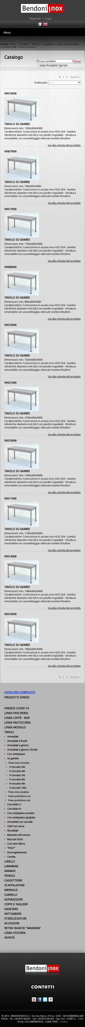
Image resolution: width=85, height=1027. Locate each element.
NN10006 (10, 440)
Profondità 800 (17, 779)
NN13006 (10, 93)
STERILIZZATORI (15, 918)
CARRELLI (10, 894)
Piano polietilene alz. (19, 800)
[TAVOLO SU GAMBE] (21, 121)
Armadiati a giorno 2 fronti (22, 749)
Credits (64, 1021)
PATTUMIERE (12, 914)
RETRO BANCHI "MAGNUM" (22, 928)
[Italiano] (40, 25)
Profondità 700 (17, 775)
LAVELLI (9, 861)
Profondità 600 (8, 46)
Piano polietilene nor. (19, 796)
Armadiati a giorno (18, 745)
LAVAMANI (11, 866)
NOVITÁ (9, 937)
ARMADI (9, 871)
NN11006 (10, 498)
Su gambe (48, 44)
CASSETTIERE (13, 880)
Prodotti (24, 44)
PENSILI (9, 875)
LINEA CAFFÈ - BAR (17, 718)
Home (13, 44)
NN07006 (10, 151)
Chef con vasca (15, 826)
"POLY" (11, 848)
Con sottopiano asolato (20, 813)
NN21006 (10, 382)
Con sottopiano (16, 754)
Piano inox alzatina (18, 791)
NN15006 (10, 325)
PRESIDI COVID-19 (16, 708)
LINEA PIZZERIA (15, 933)
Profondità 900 (17, 783)
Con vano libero (16, 843)
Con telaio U (14, 804)
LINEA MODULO (15, 727)
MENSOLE (11, 890)
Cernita (11, 856)
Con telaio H (14, 808)
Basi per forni (15, 839)
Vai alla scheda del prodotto (64, 145)
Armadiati (12, 736)
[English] (45, 25)
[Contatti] (42, 990)
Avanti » (75, 77)
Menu (7, 32)
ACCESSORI (11, 923)
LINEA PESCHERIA (16, 713)
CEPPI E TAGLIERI (16, 904)
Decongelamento (17, 852)
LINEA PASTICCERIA (17, 722)
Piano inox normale (67, 44)
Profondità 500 (17, 766)
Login (48, 18)
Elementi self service (18, 835)
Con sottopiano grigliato (21, 817)
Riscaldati (12, 830)
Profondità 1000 (17, 787)
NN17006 (10, 209)
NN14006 (10, 556)
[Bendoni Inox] (42, 975)
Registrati (35, 18)
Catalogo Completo (19, 692)
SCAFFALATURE (14, 885)
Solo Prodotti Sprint (53, 65)
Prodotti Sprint (17, 697)
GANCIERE (11, 909)
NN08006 (10, 267)
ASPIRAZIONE (13, 899)
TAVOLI (35, 44)
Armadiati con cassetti (20, 822)
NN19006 (10, 614)
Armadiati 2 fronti (17, 741)
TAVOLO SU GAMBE (17, 124)
